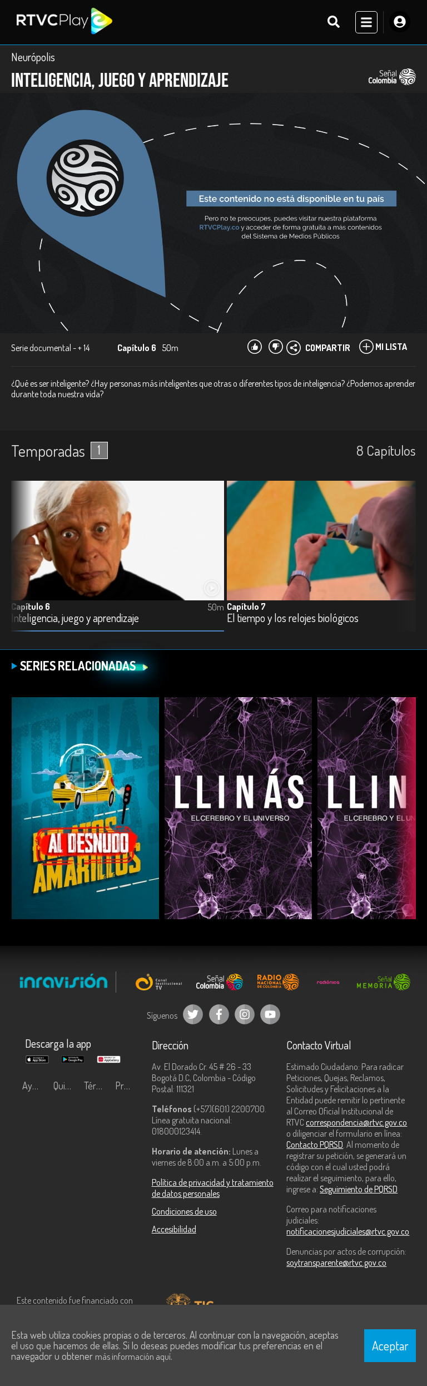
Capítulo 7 (246, 606)
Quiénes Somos (66, 1085)
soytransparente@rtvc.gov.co (336, 1262)
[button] (402, 564)
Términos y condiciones (97, 1085)
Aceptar (390, 1345)
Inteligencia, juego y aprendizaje (75, 618)
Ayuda (34, 1085)
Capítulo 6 (30, 606)
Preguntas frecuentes (128, 1085)
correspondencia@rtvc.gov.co (356, 1122)
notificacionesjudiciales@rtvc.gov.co (347, 1231)
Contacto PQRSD (314, 1144)
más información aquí (133, 1356)
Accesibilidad (174, 1229)
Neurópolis (33, 57)
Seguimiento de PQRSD (359, 1189)
